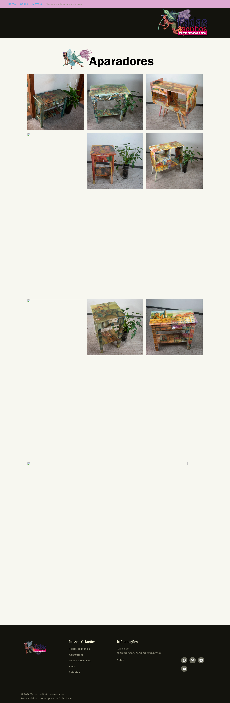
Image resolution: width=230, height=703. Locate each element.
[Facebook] (184, 660)
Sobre (24, 4)
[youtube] (184, 669)
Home (12, 4)
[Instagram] (201, 660)
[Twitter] (192, 660)
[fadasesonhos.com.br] (180, 23)
